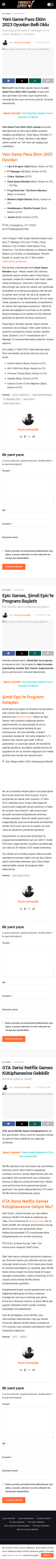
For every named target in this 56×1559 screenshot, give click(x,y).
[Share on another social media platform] (48, 80)
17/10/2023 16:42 (42, 42)
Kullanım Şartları (14, 1555)
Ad (4, 510)
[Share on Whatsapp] (35, 80)
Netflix (23, 1337)
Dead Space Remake (42, 395)
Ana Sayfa (6, 14)
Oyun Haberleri (19, 14)
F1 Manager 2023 (12, 399)
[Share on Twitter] (22, 80)
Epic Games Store (21, 876)
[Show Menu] (3, 4)
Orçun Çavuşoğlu (22, 42)
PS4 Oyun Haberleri (41, 1526)
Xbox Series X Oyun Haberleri (16, 1526)
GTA (15, 1337)
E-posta (7, 523)
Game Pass (29, 399)
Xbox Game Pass (12, 403)
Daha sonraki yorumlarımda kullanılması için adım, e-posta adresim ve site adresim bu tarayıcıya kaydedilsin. (29, 554)
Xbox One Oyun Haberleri (27, 1529)
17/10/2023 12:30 (42, 1087)
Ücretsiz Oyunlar (44, 1518)
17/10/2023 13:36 (42, 615)
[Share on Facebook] (8, 80)
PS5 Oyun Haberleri (36, 1522)
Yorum (6, 470)
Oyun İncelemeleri (25, 1518)
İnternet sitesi (10, 537)
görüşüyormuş (36, 1221)
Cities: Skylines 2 (21, 395)
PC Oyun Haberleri (16, 1522)
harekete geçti (24, 716)
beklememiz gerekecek (14, 261)
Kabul (47, 1555)
